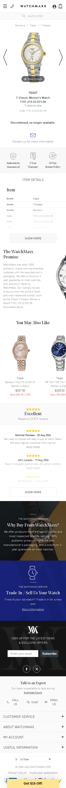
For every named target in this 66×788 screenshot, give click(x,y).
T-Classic (46, 25)
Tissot (33, 25)
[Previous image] (5, 57)
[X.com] (36, 669)
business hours (33, 692)
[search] (23, 15)
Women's (20, 25)
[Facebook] (26, 669)
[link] (33, 138)
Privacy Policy (17, 773)
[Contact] (12, 6)
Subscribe (49, 653)
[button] (60, 6)
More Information (33, 609)
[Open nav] (5, 6)
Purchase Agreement (44, 773)
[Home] (33, 6)
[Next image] (61, 57)
